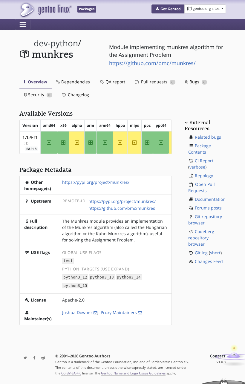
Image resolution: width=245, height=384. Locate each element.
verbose (197, 167)
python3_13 (102, 277)
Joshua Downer (77, 312)
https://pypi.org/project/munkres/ (95, 182)
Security (38, 94)
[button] (168, 8)
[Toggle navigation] (22, 24)
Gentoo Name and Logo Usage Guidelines (133, 373)
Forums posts (208, 208)
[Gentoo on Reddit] (41, 358)
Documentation (210, 199)
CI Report (204, 160)
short (215, 253)
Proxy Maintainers (119, 312)
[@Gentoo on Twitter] (23, 358)
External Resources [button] (197, 125)
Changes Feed (209, 261)
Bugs (196, 82)
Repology (204, 175)
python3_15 (75, 285)
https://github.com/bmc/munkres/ (152, 63)
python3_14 (129, 277)
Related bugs (208, 137)
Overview (37, 82)
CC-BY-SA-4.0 (71, 373)
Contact (218, 356)
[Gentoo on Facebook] (32, 358)
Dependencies (75, 82)
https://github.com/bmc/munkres (121, 208)
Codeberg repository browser (201, 238)
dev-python (56, 43)
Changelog (78, 94)
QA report (114, 82)
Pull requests (156, 82)
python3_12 (75, 277)
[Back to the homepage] (45, 9)
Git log (201, 253)
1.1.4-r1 (30, 137)
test (68, 261)
